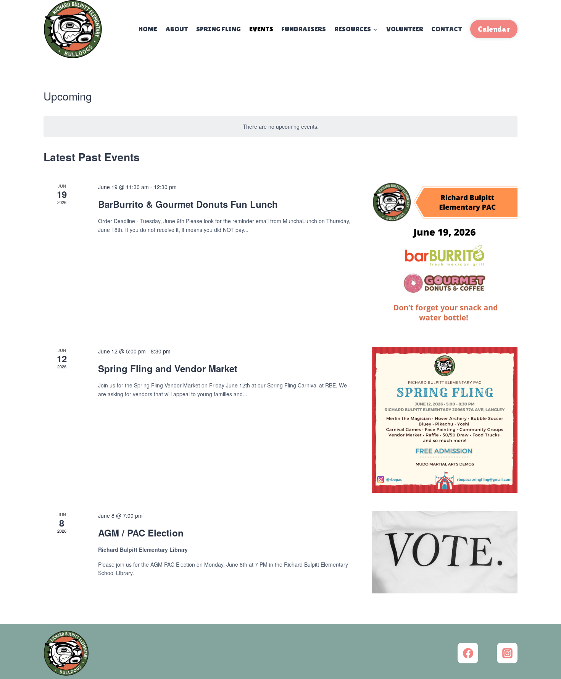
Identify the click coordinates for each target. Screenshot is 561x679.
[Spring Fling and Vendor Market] (444, 420)
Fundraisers (303, 29)
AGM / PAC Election (141, 532)
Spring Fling (218, 29)
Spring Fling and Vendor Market (169, 368)
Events (261, 29)
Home (148, 29)
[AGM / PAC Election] (444, 552)
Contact (446, 29)
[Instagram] (507, 653)
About (177, 29)
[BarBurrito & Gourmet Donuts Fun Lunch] (444, 256)
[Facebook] (468, 653)
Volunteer (404, 29)
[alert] (280, 126)
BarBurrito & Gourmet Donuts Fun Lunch (189, 204)
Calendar (494, 29)
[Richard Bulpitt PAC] (73, 29)
